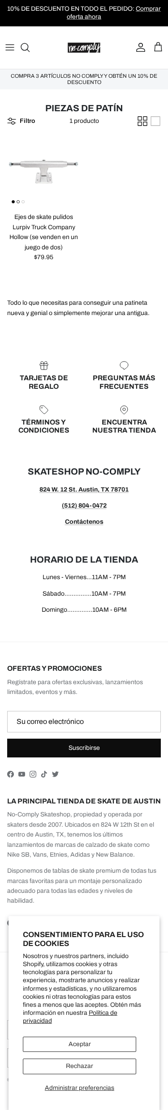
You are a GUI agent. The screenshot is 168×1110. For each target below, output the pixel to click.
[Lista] (155, 121)
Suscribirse (84, 747)
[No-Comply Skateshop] (84, 47)
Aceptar (80, 1044)
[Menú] (10, 47)
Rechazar (79, 1066)
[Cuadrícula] (142, 121)
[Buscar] (29, 47)
